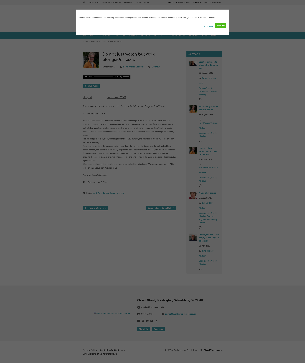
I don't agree (208, 26)
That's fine (220, 26)
